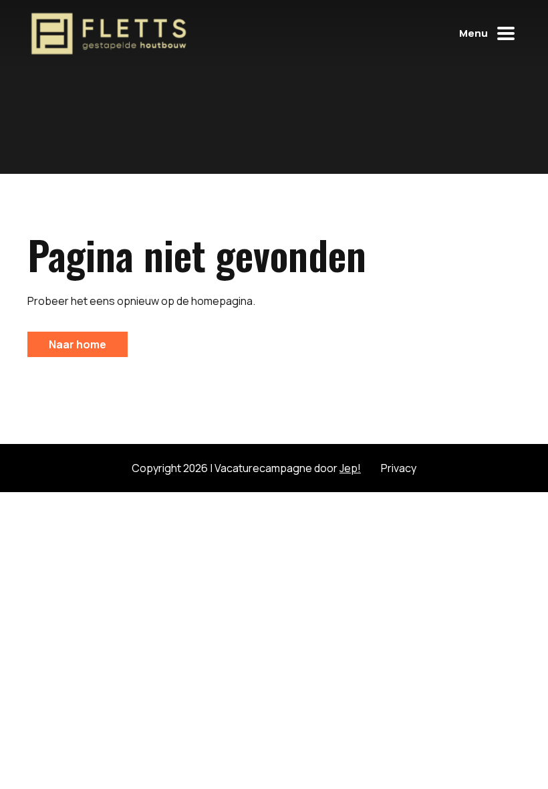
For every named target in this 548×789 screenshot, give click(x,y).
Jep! (350, 468)
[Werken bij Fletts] (107, 33)
